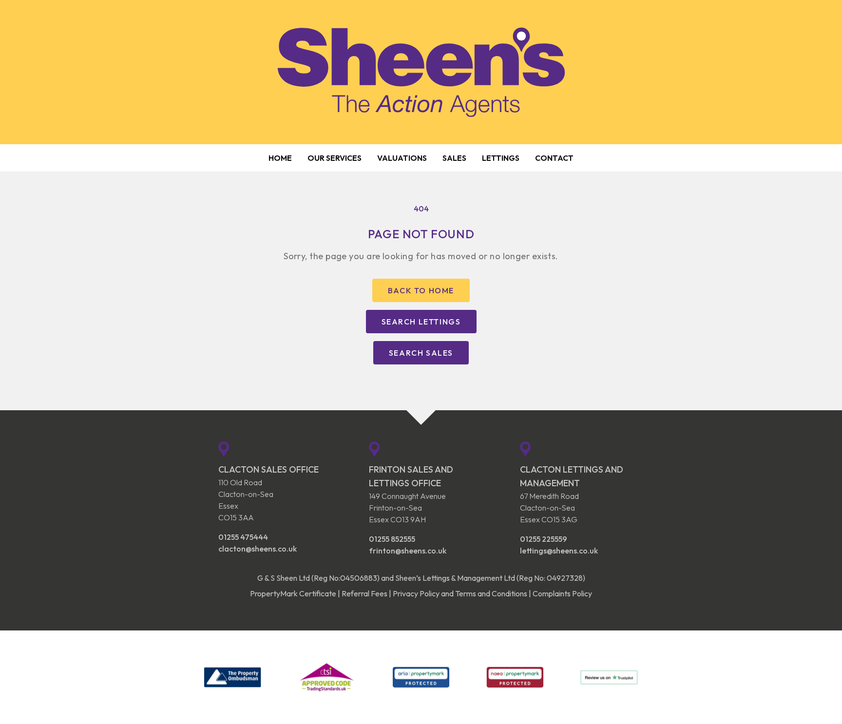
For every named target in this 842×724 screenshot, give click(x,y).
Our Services (334, 158)
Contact (554, 158)
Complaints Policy (562, 593)
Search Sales (421, 353)
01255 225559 (543, 539)
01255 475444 (243, 537)
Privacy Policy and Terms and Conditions (460, 593)
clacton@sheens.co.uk (257, 548)
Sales (454, 158)
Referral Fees (364, 593)
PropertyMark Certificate (293, 593)
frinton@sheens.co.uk (407, 550)
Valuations (402, 158)
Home (280, 158)
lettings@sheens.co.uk (559, 550)
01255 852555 (392, 539)
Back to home (421, 290)
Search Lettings (421, 321)
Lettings (500, 158)
